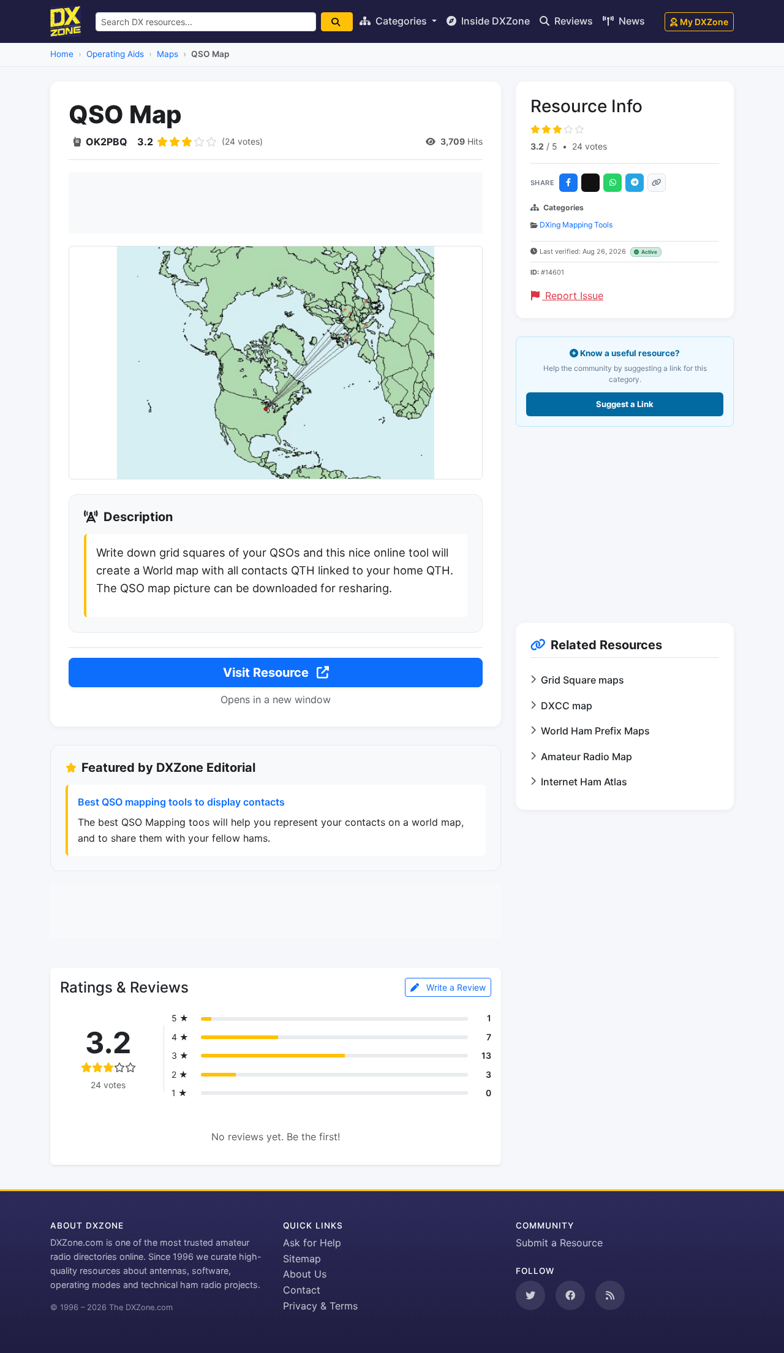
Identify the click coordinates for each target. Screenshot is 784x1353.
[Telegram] (634, 182)
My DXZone (704, 22)
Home (62, 54)
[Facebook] (568, 182)
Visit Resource (267, 672)
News (630, 21)
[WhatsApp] (612, 182)
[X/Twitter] (590, 182)
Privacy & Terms (320, 1306)
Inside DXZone (494, 21)
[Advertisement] (276, 203)
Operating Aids (115, 54)
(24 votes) (242, 141)
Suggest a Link (625, 404)
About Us (304, 1274)
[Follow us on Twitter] (530, 1295)
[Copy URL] (656, 182)
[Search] (337, 21)
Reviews (572, 21)
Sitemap (302, 1258)
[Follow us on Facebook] (570, 1295)
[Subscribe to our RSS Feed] (610, 1295)
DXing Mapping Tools (576, 224)
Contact (301, 1290)
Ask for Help (312, 1243)
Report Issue (572, 295)
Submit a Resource (559, 1243)
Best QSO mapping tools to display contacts (181, 802)
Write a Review (455, 987)
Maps (167, 54)
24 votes (589, 146)
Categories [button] (401, 21)
